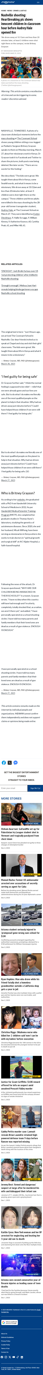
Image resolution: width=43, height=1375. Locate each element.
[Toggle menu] (39, 2)
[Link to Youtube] (14, 1357)
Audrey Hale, (7, 210)
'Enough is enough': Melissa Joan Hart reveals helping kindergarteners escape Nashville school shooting (19, 289)
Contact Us (4, 1352)
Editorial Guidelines (7, 1337)
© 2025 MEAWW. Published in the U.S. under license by (19, 1310)
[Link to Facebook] (2, 1357)
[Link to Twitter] (10, 1357)
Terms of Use (5, 1348)
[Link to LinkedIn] (21, 1357)
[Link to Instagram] (6, 1357)
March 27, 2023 (8, 480)
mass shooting (7, 138)
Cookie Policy (5, 1345)
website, (21, 499)
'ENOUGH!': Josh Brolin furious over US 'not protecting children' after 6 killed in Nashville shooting (19, 275)
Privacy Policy (5, 1341)
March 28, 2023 (8, 364)
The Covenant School (27, 138)
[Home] (8, 2)
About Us (4, 1334)
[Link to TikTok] (17, 1357)
